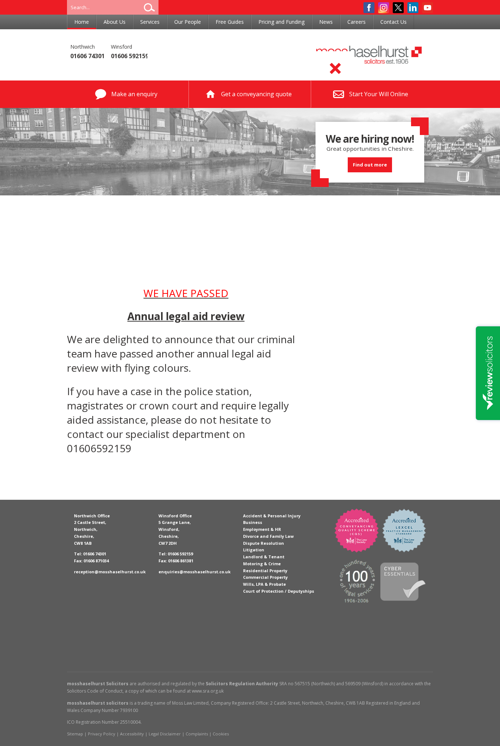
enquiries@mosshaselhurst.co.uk (194, 571)
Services (150, 21)
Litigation (253, 549)
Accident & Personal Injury (272, 515)
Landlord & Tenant (263, 556)
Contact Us (393, 21)
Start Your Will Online (378, 94)
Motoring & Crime (262, 563)
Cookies (221, 733)
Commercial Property (265, 577)
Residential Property (265, 570)
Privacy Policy (101, 733)
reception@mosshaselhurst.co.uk (110, 571)
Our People (187, 21)
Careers (356, 21)
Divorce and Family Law (268, 536)
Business (252, 522)
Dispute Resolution (263, 543)
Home (81, 21)
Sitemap (75, 733)
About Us (115, 21)
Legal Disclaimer (165, 733)
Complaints (197, 733)
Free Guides (230, 21)
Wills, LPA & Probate (264, 584)
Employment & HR (262, 529)
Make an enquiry (134, 94)
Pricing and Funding (281, 21)
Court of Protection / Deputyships (278, 591)
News (326, 21)
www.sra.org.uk (208, 691)
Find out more (370, 164)
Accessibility (132, 733)
